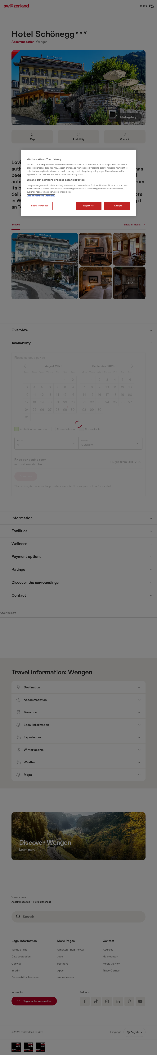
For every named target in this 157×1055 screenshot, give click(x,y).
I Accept (117, 206)
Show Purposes (39, 206)
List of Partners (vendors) (41, 196)
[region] (78, 183)
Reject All (88, 206)
